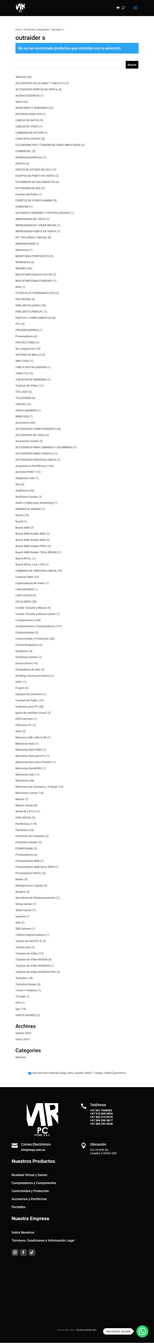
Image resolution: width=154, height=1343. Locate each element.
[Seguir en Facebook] (23, 1252)
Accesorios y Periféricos (29, 1199)
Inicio (18, 29)
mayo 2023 (22, 1039)
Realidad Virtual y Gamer (30, 1175)
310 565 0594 (104, 1113)
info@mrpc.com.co (33, 1149)
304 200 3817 (104, 1120)
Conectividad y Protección (30, 1191)
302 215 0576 (104, 1117)
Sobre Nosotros (23, 1232)
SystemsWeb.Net (86, 1329)
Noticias (20, 1057)
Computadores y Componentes (34, 1183)
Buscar (132, 64)
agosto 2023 (23, 1033)
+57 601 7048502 (101, 1110)
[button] (142, 1331)
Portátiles (18, 1207)
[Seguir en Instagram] (15, 1252)
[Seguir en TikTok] (31, 1252)
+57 (92, 1113)
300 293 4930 (104, 1123)
